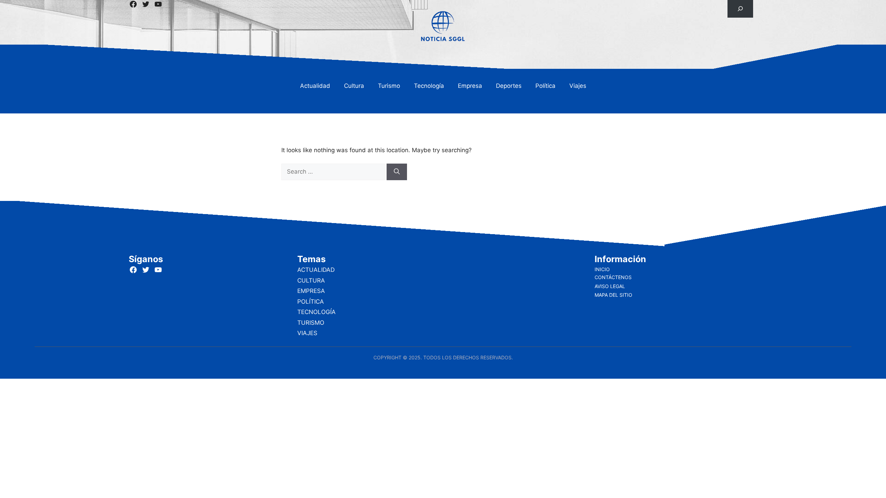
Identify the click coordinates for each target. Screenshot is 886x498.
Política (545, 85)
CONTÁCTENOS (613, 277)
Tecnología (429, 85)
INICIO (602, 269)
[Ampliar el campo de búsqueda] (740, 9)
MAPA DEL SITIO (613, 295)
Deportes (509, 85)
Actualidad (315, 85)
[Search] (397, 172)
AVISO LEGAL (610, 286)
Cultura (354, 85)
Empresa (470, 85)
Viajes (577, 85)
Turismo (389, 85)
